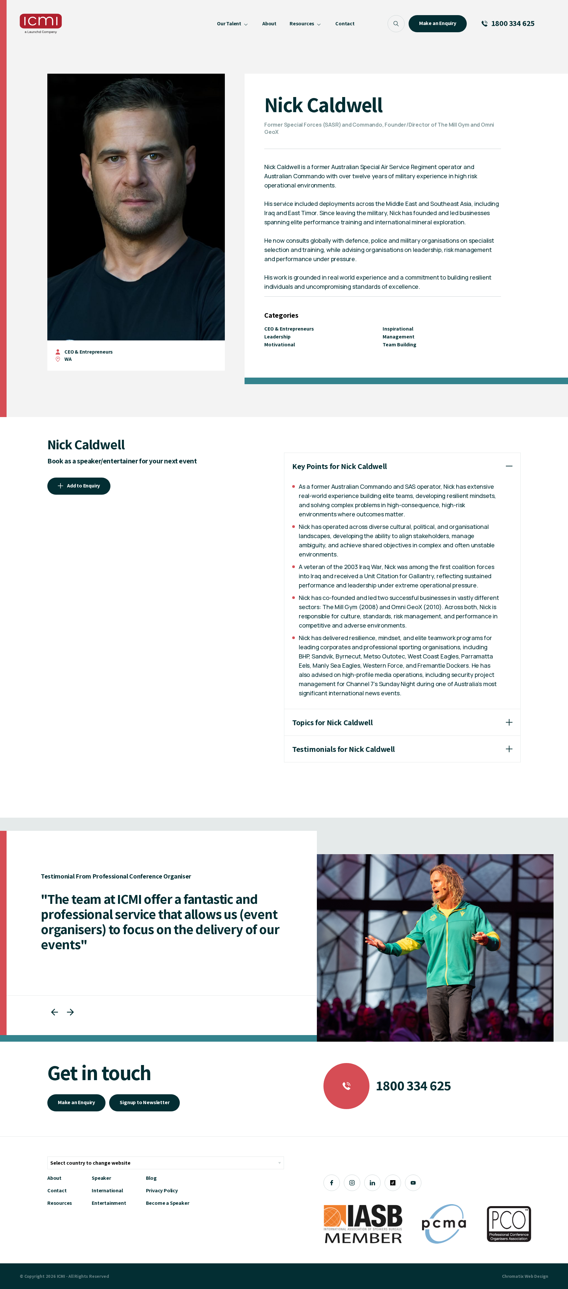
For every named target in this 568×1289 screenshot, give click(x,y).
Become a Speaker (167, 1203)
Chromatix (513, 1276)
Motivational (279, 344)
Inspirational (398, 328)
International (107, 1190)
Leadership (277, 336)
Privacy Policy (162, 1190)
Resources (59, 1203)
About (54, 1178)
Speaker (101, 1178)
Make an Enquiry (76, 1102)
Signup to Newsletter (144, 1102)
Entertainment (109, 1203)
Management (398, 336)
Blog (151, 1178)
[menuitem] (233, 23)
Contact (57, 1190)
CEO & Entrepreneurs (88, 351)
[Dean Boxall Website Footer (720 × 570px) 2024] (435, 948)
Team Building (399, 344)
